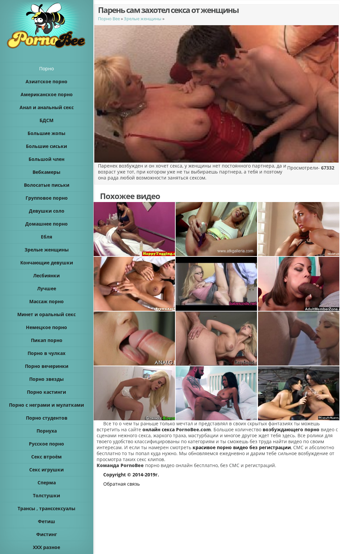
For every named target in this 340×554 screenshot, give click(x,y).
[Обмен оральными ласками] (134, 338)
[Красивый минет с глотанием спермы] (299, 338)
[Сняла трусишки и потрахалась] (134, 229)
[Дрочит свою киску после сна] (216, 229)
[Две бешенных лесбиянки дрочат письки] (299, 393)
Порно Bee (109, 19)
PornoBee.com (193, 429)
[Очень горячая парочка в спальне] (216, 393)
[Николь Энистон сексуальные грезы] (299, 229)
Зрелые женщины (142, 19)
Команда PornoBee (120, 465)
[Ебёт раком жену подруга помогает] (216, 338)
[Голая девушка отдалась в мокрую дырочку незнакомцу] (134, 283)
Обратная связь (121, 484)
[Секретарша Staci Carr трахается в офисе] (216, 283)
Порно (46, 68)
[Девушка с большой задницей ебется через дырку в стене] (134, 393)
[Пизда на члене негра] (299, 283)
